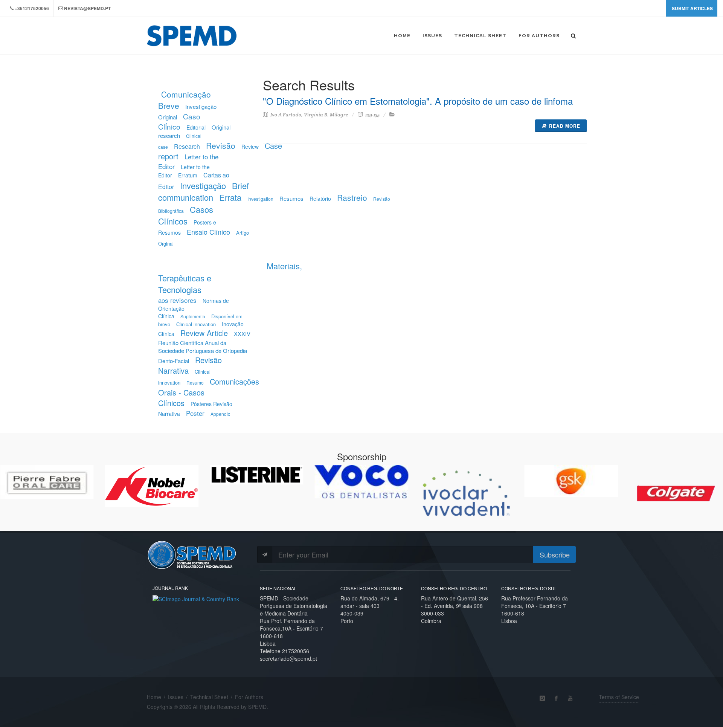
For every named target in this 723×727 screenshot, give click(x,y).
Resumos (291, 198)
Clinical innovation (196, 324)
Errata (230, 197)
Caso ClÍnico (179, 121)
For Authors (249, 697)
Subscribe (555, 554)
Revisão (220, 145)
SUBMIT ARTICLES (692, 8)
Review (250, 146)
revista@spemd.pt (87, 8)
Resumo (195, 382)
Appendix (220, 414)
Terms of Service (619, 697)
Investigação (203, 185)
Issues (175, 697)
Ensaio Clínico (208, 232)
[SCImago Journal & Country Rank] (196, 598)
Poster (195, 413)
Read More (564, 125)
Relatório (320, 198)
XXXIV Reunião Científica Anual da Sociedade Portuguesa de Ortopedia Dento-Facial (204, 347)
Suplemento (192, 316)
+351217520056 (32, 8)
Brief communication (203, 191)
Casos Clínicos (185, 215)
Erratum (187, 175)
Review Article (204, 332)
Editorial (196, 127)
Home (154, 697)
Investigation (260, 198)
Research (187, 146)
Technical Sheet (209, 697)
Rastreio (352, 197)
